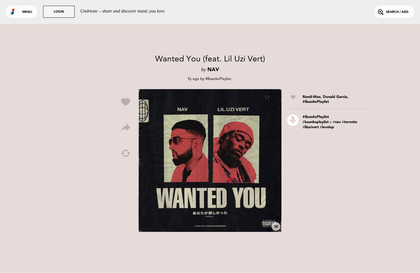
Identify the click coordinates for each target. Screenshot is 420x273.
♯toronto (349, 122)
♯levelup (327, 127)
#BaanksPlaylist (218, 79)
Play (210, 160)
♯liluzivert (311, 127)
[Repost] (126, 153)
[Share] (126, 127)
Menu (27, 12)
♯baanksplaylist (316, 122)
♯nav (337, 122)
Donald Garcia (335, 97)
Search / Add (397, 12)
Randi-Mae (312, 97)
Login (59, 11)
